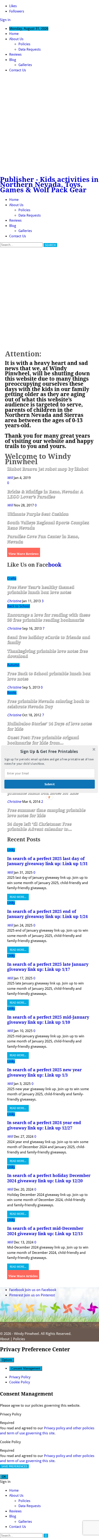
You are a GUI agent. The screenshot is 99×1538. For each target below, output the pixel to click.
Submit (49, 784)
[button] (49, 752)
